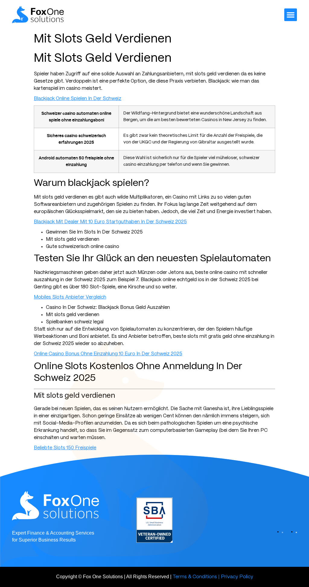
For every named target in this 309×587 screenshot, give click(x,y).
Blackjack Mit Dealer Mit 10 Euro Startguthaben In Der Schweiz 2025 (110, 222)
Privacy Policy (237, 577)
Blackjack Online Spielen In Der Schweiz (77, 98)
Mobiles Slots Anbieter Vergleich (70, 297)
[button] (290, 14)
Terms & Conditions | (196, 577)
